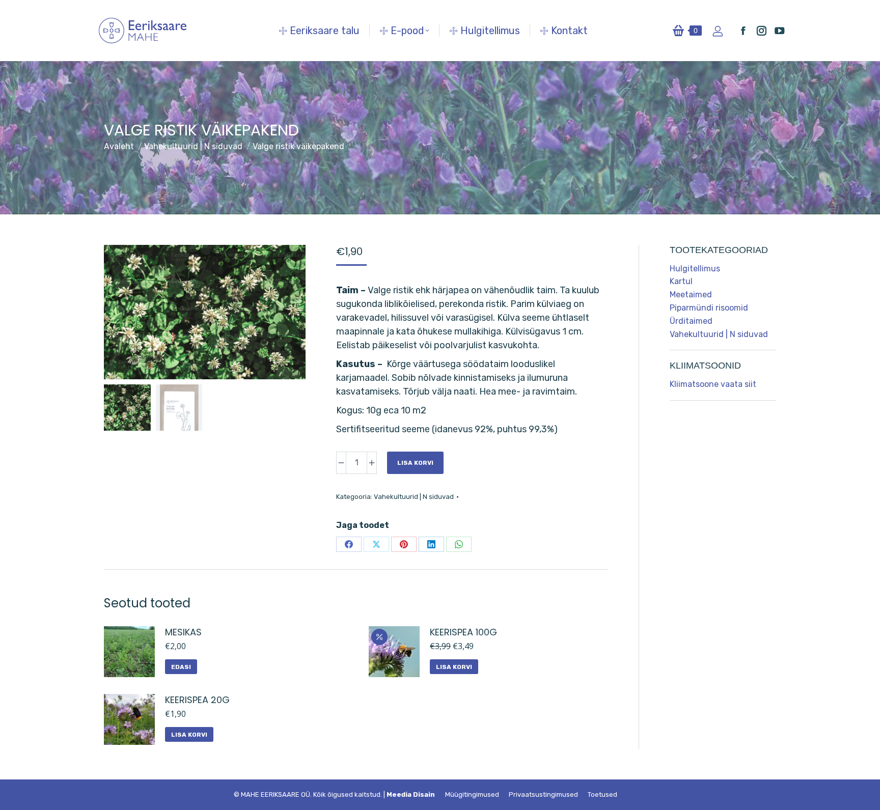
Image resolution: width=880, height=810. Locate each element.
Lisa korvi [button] (454, 667)
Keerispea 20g (197, 700)
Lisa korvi (415, 462)
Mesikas (183, 632)
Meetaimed (691, 294)
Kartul (681, 281)
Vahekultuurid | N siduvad (414, 496)
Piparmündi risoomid (709, 308)
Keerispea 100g (463, 632)
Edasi (181, 667)
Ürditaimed (691, 321)
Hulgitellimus (695, 268)
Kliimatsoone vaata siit (713, 384)
